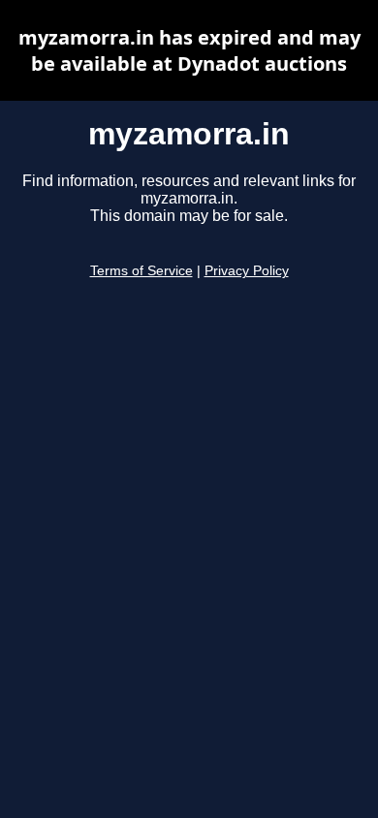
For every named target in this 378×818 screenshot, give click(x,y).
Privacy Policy (247, 271)
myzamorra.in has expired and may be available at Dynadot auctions (189, 50)
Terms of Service (141, 271)
